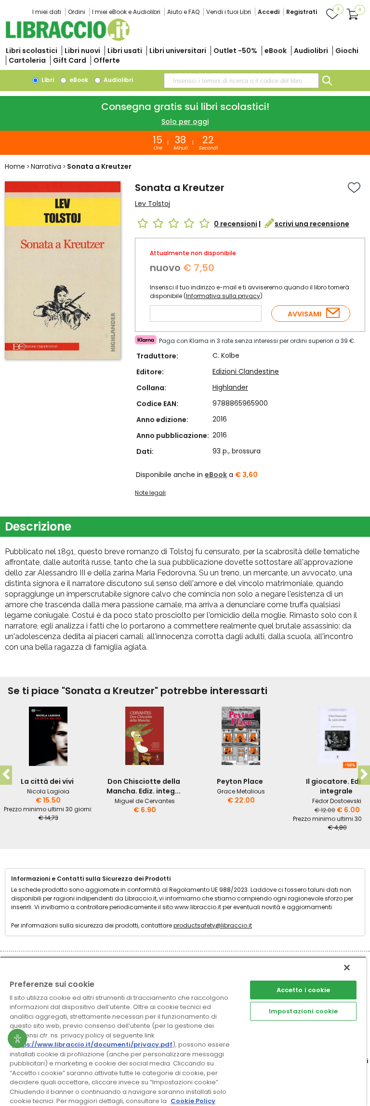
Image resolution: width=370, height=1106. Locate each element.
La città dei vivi (47, 781)
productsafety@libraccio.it (212, 925)
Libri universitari (177, 50)
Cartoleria (27, 60)
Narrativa (46, 166)
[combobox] (241, 80)
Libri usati (124, 50)
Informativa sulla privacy (223, 296)
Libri (47, 80)
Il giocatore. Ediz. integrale (336, 786)
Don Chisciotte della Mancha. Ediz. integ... (143, 786)
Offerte (106, 60)
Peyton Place (240, 781)
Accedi (268, 12)
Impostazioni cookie (303, 1011)
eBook (275, 50)
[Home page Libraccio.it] (67, 39)
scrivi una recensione (312, 224)
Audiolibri (311, 50)
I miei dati (46, 12)
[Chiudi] (347, 967)
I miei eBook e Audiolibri (126, 12)
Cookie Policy (193, 1101)
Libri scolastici (31, 50)
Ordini (76, 12)
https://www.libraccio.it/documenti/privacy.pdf (92, 1044)
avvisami (304, 314)
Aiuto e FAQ (183, 12)
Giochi (346, 50)
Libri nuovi (82, 50)
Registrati (301, 12)
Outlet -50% (235, 50)
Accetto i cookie (303, 990)
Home (15, 166)
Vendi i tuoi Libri (228, 12)
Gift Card (69, 60)
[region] (183, 1031)
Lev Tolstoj (152, 203)
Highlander (230, 387)
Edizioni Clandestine (245, 371)
